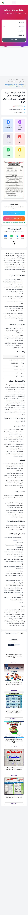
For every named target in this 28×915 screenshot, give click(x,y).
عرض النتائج (14, 39)
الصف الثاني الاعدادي (13, 79)
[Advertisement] (14, 62)
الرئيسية (24, 79)
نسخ (15, 112)
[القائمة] (25, 2)
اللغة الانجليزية (12, 82)
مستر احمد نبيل (16, 106)
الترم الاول (21, 82)
